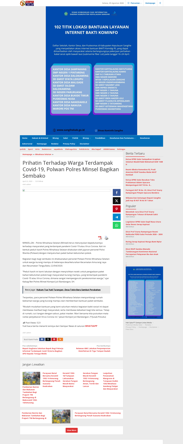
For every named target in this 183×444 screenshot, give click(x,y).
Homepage (143, 327)
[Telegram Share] (117, 217)
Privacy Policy (131, 327)
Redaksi (148, 325)
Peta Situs (129, 329)
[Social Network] (160, 3)
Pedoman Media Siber (134, 325)
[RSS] (60, 339)
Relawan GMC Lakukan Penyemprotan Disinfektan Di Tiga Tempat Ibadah (93, 348)
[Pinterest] (54, 339)
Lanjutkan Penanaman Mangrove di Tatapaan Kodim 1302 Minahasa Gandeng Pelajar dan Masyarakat (110, 381)
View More (71, 430)
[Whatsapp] (117, 225)
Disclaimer (153, 327)
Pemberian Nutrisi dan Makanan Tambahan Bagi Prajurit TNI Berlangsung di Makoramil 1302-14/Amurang (31, 395)
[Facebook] (42, 339)
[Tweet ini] (117, 200)
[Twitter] (48, 339)
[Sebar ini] (117, 192)
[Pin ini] (117, 208)
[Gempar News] (27, 3)
